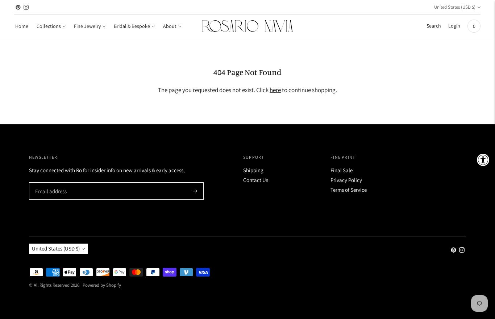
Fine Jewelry (87, 26)
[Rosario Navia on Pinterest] (18, 7)
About (169, 26)
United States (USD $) (454, 7)
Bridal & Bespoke (132, 26)
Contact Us (255, 180)
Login (454, 25)
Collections (49, 26)
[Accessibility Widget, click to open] (483, 160)
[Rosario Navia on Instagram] (26, 7)
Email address (49, 183)
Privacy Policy (346, 180)
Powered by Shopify (102, 285)
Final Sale (341, 170)
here (275, 90)
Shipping (253, 170)
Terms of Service (348, 189)
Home (21, 26)
